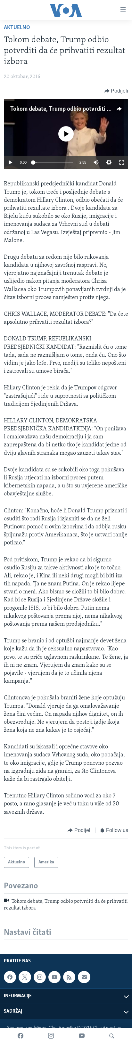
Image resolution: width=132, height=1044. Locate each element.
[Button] (116, 91)
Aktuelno (17, 28)
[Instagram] (51, 1036)
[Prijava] (84, 977)
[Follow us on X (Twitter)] (25, 977)
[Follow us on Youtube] (54, 977)
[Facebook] (20, 1036)
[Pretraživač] (111, 1036)
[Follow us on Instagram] (40, 977)
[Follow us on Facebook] (10, 977)
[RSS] (69, 977)
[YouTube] (82, 1036)
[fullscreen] (121, 162)
